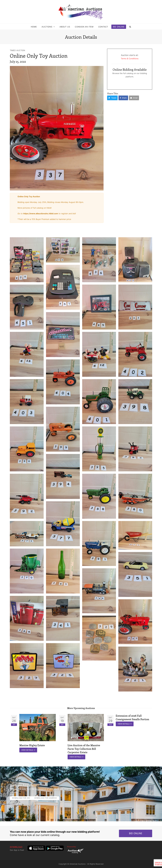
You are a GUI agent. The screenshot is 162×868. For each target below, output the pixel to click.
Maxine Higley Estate (32, 745)
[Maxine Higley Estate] (37, 727)
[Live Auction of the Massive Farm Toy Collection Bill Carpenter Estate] (86, 727)
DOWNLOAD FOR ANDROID (46, 798)
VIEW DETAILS (28, 750)
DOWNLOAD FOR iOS (21, 798)
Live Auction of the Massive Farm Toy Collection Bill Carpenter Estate (84, 749)
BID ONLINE (135, 833)
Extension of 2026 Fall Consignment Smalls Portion (132, 717)
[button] (130, 27)
